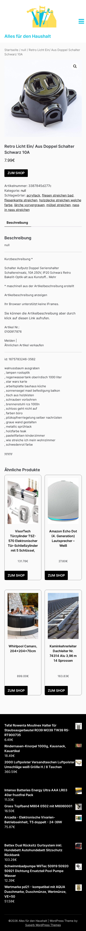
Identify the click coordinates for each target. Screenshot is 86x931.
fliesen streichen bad (57, 195)
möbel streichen (58, 205)
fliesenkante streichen (20, 200)
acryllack (33, 195)
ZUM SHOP (16, 173)
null (23, 50)
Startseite (11, 50)
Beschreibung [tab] (17, 223)
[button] (75, 66)
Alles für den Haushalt (27, 36)
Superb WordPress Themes (43, 925)
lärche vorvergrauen (29, 205)
